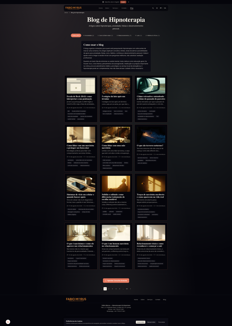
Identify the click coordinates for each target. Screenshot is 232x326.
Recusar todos (151, 322)
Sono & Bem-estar (106, 35)
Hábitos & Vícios (153, 35)
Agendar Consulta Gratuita (117, 281)
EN (165, 8)
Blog (131, 8)
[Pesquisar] (153, 8)
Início (66, 12)
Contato (124, 8)
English (123, 2)
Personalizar (161, 322)
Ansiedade (89, 35)
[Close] (129, 2)
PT (161, 8)
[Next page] (130, 288)
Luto (139, 35)
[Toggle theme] (157, 8)
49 (127, 289)
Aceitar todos (140, 322)
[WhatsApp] (8, 322)
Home (101, 8)
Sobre (107, 8)
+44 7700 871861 (118, 309)
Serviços (115, 8)
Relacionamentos (124, 35)
